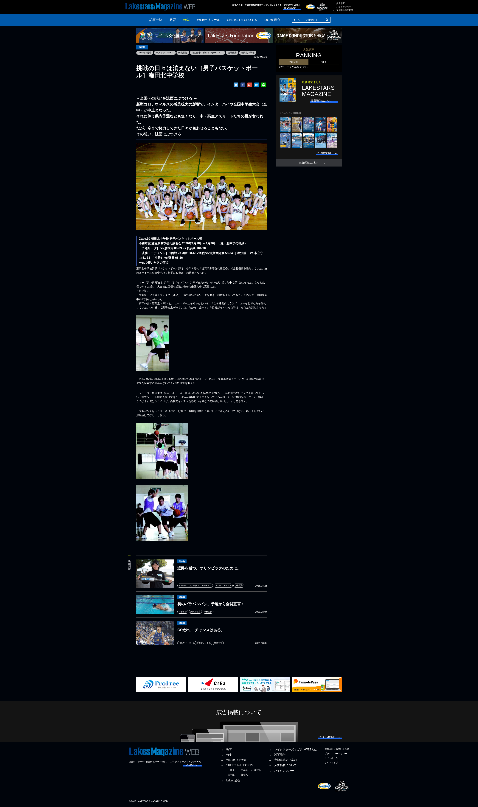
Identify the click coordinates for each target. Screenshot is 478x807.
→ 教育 (226, 749)
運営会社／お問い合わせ (337, 749)
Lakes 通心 (272, 20)
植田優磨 (232, 52)
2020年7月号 (144, 52)
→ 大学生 (229, 774)
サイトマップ (331, 762)
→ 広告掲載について (283, 765)
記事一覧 (155, 20)
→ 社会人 (242, 774)
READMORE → (292, 8)
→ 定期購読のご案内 (342, 10)
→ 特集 (226, 754)
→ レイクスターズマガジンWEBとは (293, 749)
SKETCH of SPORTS (242, 20)
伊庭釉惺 (182, 52)
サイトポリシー (332, 758)
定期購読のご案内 (308, 162)
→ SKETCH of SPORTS (237, 765)
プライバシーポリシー (336, 753)
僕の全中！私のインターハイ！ (207, 52)
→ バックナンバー (341, 7)
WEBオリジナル (208, 20)
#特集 (142, 47)
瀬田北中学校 (247, 52)
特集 (186, 20)
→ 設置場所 (338, 3)
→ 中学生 (242, 770)
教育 (173, 20)
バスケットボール (165, 52)
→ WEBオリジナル (234, 759)
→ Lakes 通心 (230, 780)
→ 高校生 (255, 770)
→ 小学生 (229, 770)
